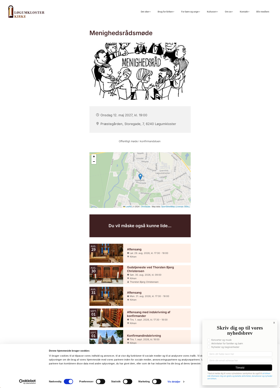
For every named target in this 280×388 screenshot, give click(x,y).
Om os (228, 11)
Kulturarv (211, 11)
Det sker (145, 11)
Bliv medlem (262, 11)
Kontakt (244, 11)
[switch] (100, 381)
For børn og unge (189, 11)
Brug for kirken (165, 11)
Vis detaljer (174, 381)
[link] (145, 12)
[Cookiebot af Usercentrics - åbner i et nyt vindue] (27, 381)
